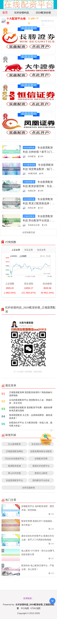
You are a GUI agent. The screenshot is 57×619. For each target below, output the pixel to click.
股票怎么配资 (41, 473)
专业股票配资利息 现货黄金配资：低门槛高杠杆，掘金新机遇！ (38, 169)
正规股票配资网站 (14, 451)
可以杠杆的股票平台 (14, 458)
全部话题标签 (28, 487)
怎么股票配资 (14, 444)
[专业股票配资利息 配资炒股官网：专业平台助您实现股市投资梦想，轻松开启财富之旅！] (11, 185)
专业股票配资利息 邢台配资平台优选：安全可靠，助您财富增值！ (38, 220)
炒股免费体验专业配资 (41, 451)
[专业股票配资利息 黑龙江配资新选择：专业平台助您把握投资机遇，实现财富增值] (11, 203)
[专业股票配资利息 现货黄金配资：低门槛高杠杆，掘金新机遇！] (11, 168)
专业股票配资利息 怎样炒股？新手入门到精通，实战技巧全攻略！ (38, 152)
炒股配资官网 (41, 458)
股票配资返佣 (14, 465)
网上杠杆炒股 (14, 473)
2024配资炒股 (43, 12)
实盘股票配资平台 (14, 480)
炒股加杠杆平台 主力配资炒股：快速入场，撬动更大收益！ (30, 424)
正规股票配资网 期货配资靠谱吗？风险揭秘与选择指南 (30, 394)
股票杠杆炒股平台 (41, 465)
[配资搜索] (51, 4)
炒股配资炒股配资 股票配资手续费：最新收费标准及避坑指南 (30, 409)
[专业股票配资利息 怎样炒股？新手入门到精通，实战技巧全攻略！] (11, 151)
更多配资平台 (47, 20)
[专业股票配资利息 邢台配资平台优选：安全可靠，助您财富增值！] (11, 220)
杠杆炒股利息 (21, 12)
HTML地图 (35, 608)
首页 (5, 12)
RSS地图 (25, 608)
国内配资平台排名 (41, 480)
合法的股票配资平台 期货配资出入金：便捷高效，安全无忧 (30, 401)
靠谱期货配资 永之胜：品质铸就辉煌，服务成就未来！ (30, 416)
